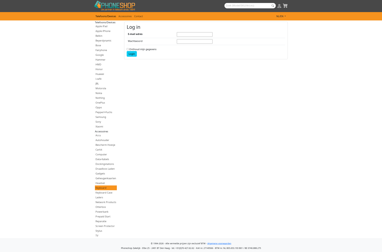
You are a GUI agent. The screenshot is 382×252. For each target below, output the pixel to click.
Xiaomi (99, 126)
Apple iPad (101, 26)
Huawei (100, 74)
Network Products (106, 202)
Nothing (100, 98)
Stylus (99, 230)
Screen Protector (105, 226)
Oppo (99, 107)
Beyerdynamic (103, 40)
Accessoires (125, 16)
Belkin (99, 35)
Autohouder (102, 140)
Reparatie (101, 221)
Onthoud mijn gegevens (143, 49)
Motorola (101, 88)
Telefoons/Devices (106, 16)
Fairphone (101, 50)
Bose (98, 45)
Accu (98, 135)
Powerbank (102, 211)
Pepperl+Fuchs (104, 112)
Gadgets (100, 173)
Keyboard (101, 187)
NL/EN (280, 16)
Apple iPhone (103, 31)
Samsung (101, 117)
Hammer (100, 59)
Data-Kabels (102, 159)
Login (132, 54)
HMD (98, 64)
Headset (100, 183)
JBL (97, 83)
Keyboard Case (104, 192)
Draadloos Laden (105, 168)
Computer (101, 154)
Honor (99, 69)
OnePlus (100, 102)
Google (100, 55)
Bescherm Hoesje (105, 145)
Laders (99, 197)
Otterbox (101, 207)
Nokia (99, 93)
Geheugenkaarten (106, 178)
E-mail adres (135, 34)
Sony (98, 121)
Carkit (99, 149)
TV (97, 235)
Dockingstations (105, 164)
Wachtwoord (135, 41)
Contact (138, 16)
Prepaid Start (103, 216)
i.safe (98, 78)
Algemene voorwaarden (219, 243)
